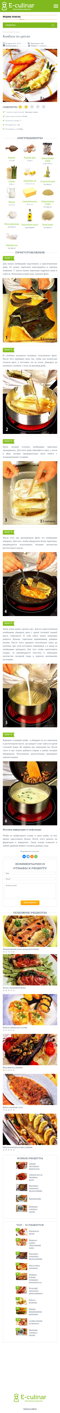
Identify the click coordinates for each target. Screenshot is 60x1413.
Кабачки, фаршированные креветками (35, 1311)
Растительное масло (29, 224)
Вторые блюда (7, 32)
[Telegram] (28, 856)
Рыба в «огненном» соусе (13, 1107)
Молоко (12, 201)
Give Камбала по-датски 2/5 (26, 107)
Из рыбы (16, 32)
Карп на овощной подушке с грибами (17, 1147)
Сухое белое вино (47, 181)
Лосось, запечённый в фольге (14, 987)
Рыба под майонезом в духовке (15, 1027)
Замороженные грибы (47, 159)
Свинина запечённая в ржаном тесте (34, 1166)
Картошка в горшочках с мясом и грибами (35, 1188)
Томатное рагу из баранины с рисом (35, 1177)
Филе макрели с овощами (12, 1067)
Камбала (11, 157)
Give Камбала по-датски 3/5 (32, 107)
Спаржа (12, 181)
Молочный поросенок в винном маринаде (36, 1290)
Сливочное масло (29, 201)
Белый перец (47, 224)
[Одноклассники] (32, 856)
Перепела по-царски (34, 1232)
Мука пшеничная (11, 223)
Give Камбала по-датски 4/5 (38, 107)
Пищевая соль (12, 245)
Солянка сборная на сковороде (35, 1321)
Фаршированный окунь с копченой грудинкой (21, 949)
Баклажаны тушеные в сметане (33, 1209)
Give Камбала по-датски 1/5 (20, 107)
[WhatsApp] (36, 856)
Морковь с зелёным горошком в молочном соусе (35, 1278)
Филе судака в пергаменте (34, 1266)
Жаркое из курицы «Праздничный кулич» (35, 1244)
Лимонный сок (29, 180)
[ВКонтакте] (24, 856)
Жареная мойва (35, 1198)
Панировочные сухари (47, 202)
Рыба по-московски (33, 1301)
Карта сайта (30, 1409)
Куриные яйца (30, 157)
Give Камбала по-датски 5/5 (44, 107)
